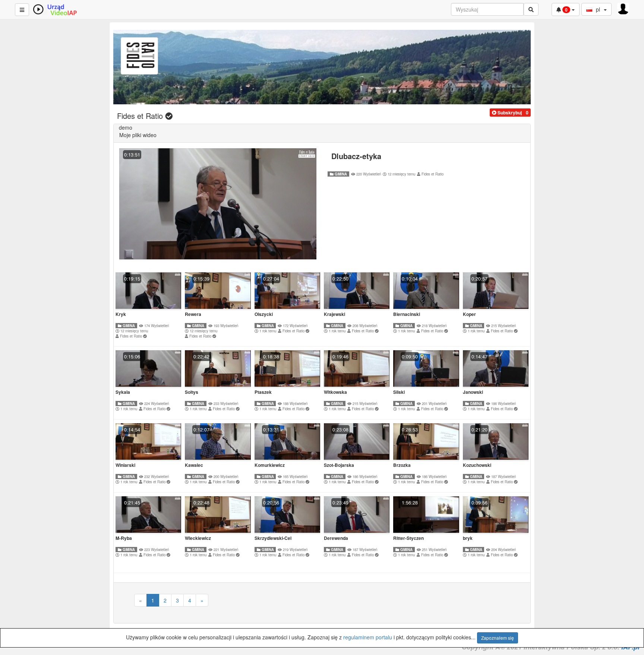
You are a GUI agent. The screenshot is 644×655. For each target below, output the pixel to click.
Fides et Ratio (432, 174)
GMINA (340, 174)
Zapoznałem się (497, 638)
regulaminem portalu (367, 637)
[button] (507, 112)
